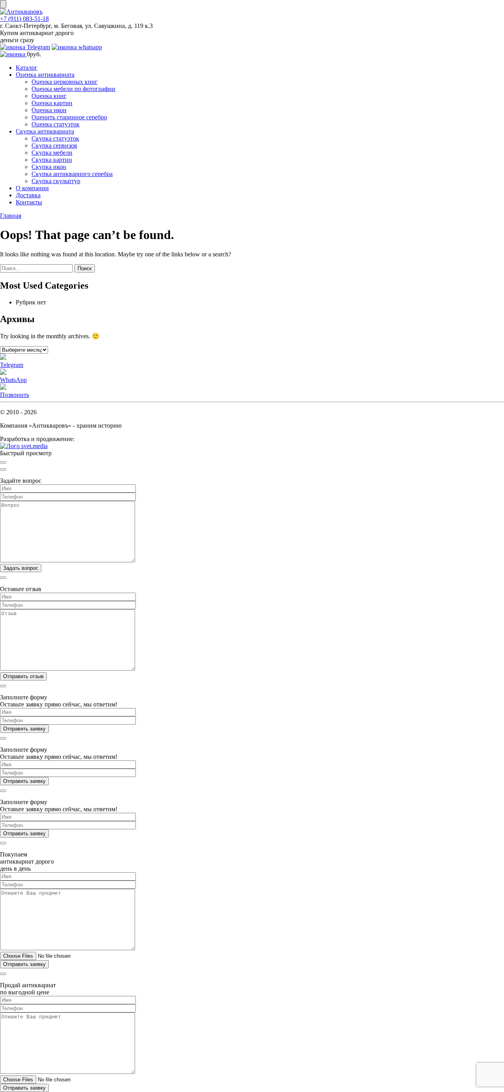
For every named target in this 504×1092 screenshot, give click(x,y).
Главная (10, 215)
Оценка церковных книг (65, 81)
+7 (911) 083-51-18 (24, 18)
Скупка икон (49, 166)
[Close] (3, 462)
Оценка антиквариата (45, 74)
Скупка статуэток (55, 138)
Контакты (29, 202)
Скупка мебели (52, 152)
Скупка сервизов (54, 145)
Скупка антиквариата (45, 131)
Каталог (26, 67)
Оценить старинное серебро (69, 117)
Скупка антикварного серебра (72, 174)
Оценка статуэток (56, 124)
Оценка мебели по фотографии (73, 88)
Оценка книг (49, 96)
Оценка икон (49, 110)
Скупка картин (52, 159)
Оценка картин (52, 103)
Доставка (28, 195)
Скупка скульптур (56, 181)
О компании (32, 188)
